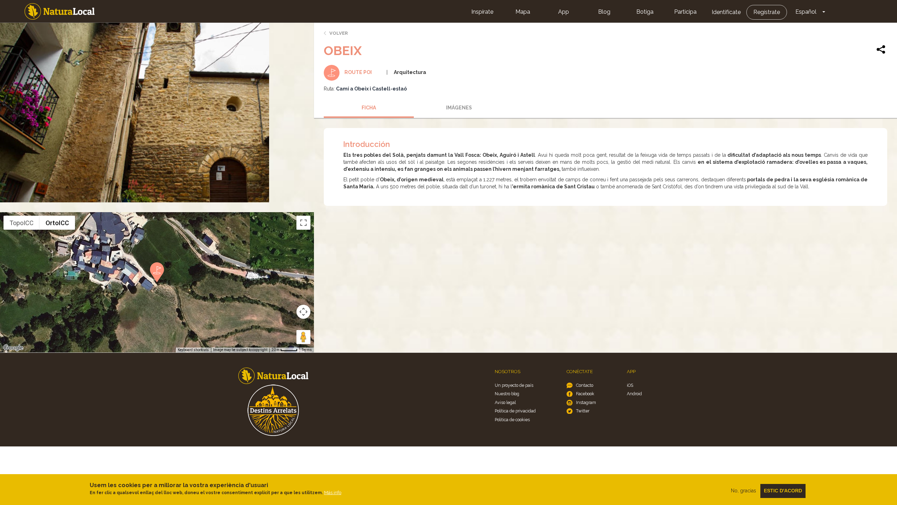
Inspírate (482, 11)
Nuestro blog (507, 393)
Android (634, 393)
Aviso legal (505, 402)
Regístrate (766, 12)
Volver (338, 33)
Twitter (582, 410)
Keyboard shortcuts (193, 350)
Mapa (522, 11)
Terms (307, 350)
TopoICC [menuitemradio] (21, 223)
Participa (685, 11)
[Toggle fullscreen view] (303, 223)
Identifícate (726, 12)
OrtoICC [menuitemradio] (57, 223)
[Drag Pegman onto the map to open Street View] (303, 337)
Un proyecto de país (514, 385)
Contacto (584, 385)
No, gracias (743, 490)
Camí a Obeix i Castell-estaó (371, 89)
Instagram (586, 402)
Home (60, 11)
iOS (630, 385)
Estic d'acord (783, 490)
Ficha (369, 107)
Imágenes (459, 107)
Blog (604, 11)
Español (805, 11)
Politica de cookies (512, 419)
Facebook (585, 393)
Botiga (644, 11)
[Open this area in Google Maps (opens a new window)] (13, 347)
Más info (332, 492)
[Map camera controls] (303, 312)
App (563, 11)
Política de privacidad (515, 410)
